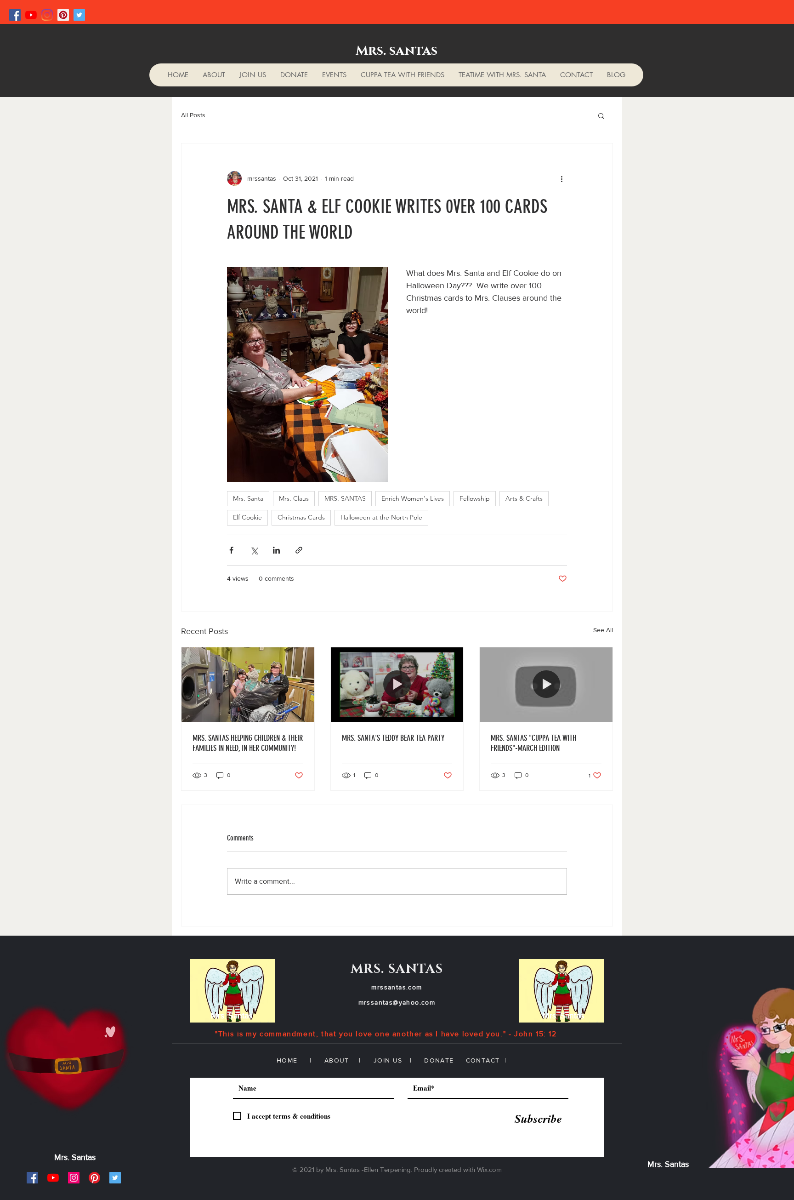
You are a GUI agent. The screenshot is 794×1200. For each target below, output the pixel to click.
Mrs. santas (396, 50)
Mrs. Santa (248, 498)
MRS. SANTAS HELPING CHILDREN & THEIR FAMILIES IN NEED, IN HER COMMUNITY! (248, 743)
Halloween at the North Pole (381, 517)
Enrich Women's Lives (412, 498)
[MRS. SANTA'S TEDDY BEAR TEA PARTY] (397, 684)
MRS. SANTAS (345, 498)
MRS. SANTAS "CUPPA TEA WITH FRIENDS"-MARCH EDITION (533, 743)
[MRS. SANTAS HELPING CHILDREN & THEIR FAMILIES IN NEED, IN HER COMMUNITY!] (247, 684)
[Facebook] (15, 15)
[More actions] (561, 178)
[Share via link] (299, 550)
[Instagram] (47, 15)
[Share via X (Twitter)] (254, 550)
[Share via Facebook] (231, 550)
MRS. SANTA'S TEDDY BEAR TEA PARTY (393, 738)
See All (603, 630)
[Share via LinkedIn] (276, 550)
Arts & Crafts (524, 498)
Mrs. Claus (294, 498)
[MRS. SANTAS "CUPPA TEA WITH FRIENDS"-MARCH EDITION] (546, 684)
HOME (287, 1060)
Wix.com (489, 1169)
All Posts (193, 115)
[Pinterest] (63, 15)
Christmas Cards (301, 517)
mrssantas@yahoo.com (397, 1002)
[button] (601, 115)
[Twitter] (79, 15)
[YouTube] (31, 15)
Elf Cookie (247, 517)
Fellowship (474, 498)
